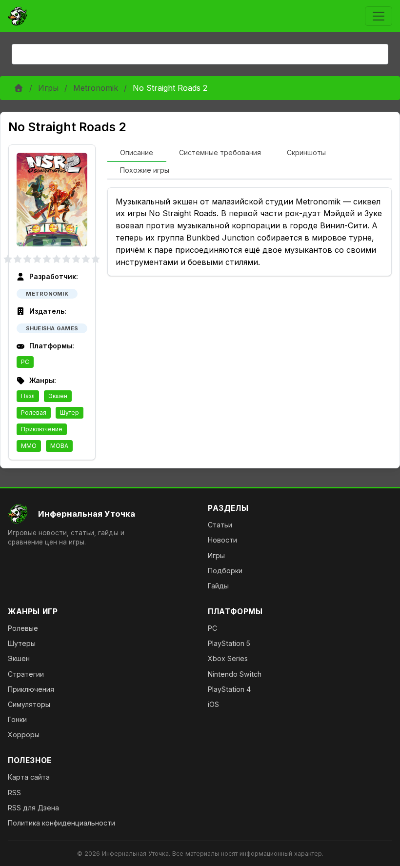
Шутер (69, 412)
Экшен (57, 396)
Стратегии (26, 674)
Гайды (218, 586)
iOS (213, 704)
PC (25, 361)
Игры (48, 88)
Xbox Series (228, 658)
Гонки (17, 719)
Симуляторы (29, 704)
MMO (29, 445)
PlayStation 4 (229, 689)
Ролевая (33, 412)
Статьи (220, 525)
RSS (14, 792)
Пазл (28, 396)
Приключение (41, 429)
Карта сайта (29, 777)
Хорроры (24, 734)
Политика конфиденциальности (61, 823)
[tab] (136, 153)
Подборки (225, 570)
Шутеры (22, 643)
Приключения (31, 689)
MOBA (59, 445)
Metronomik (95, 88)
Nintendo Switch (234, 674)
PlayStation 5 (229, 643)
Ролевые (23, 628)
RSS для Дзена (33, 808)
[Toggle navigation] (378, 16)
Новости (222, 540)
